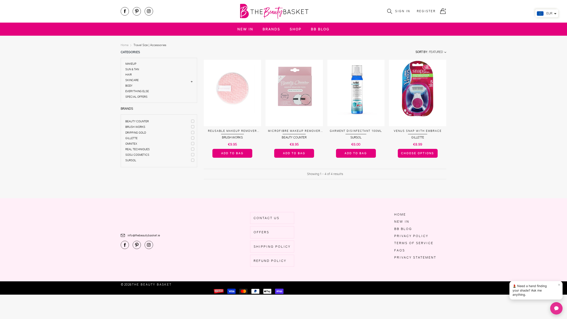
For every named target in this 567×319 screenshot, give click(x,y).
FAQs (399, 250)
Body (128, 85)
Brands (271, 29)
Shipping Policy (272, 247)
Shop (296, 29)
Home (400, 214)
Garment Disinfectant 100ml (356, 130)
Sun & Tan (132, 69)
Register (426, 11)
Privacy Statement (415, 257)
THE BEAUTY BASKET (152, 284)
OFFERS (261, 232)
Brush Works (135, 126)
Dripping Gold (135, 132)
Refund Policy (270, 261)
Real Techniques (137, 149)
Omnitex (131, 143)
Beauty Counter (137, 121)
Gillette (131, 138)
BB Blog (320, 29)
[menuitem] (245, 29)
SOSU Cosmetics (137, 154)
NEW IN (245, 29)
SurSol (130, 160)
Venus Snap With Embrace (418, 130)
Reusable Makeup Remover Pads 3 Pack (232, 131)
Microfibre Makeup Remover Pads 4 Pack (294, 131)
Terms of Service (413, 243)
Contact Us (267, 218)
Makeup (130, 63)
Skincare (132, 80)
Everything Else (137, 91)
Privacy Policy (411, 236)
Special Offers (136, 96)
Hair (128, 74)
